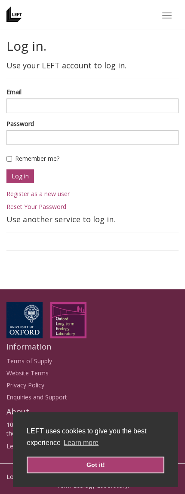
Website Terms (27, 373)
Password (20, 124)
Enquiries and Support (36, 397)
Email (14, 92)
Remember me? (37, 158)
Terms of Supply (29, 361)
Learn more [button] (81, 442)
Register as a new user (38, 194)
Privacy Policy (25, 385)
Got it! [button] (95, 464)
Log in (20, 176)
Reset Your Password (36, 207)
